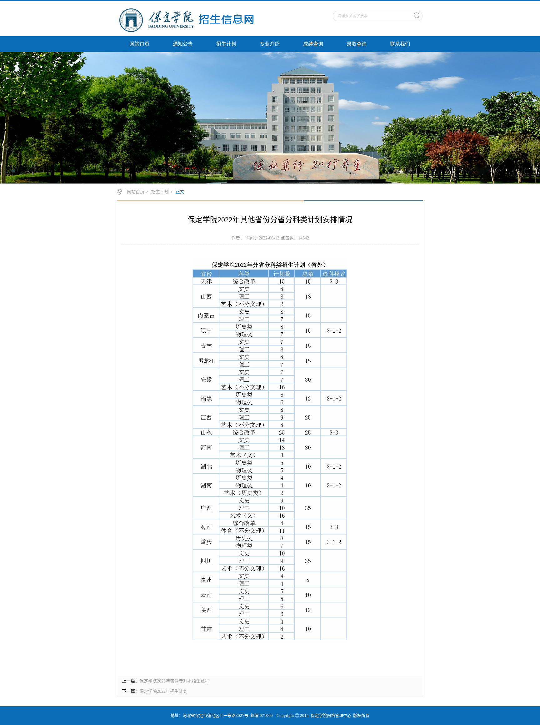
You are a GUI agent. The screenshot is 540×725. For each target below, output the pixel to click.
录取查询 (357, 44)
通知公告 (183, 44)
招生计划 (226, 44)
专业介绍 (270, 44)
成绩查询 (313, 44)
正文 (180, 191)
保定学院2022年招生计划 (163, 691)
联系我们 (400, 44)
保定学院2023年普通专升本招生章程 (174, 681)
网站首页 (139, 44)
